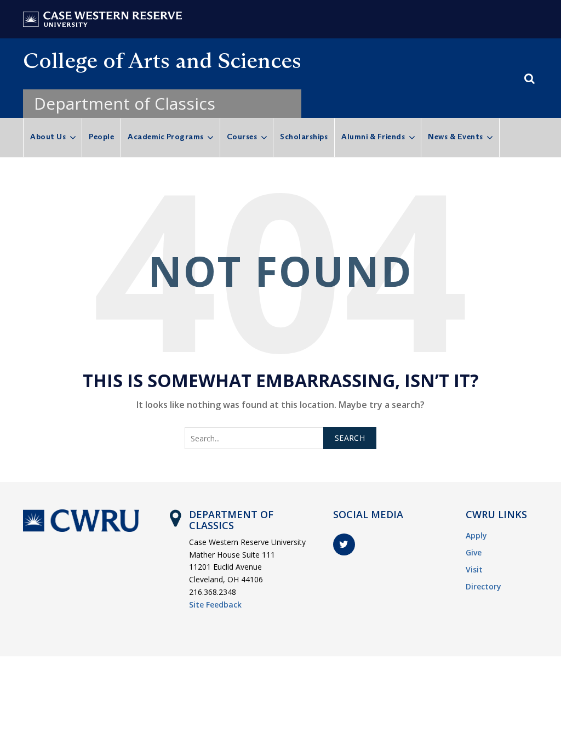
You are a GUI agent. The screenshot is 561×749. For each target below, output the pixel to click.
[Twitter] (344, 544)
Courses (242, 136)
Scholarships (304, 136)
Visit (474, 569)
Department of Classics (124, 103)
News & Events (455, 136)
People (101, 136)
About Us (48, 136)
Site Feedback (215, 604)
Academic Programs (166, 136)
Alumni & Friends (373, 136)
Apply (476, 535)
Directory (483, 586)
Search (350, 438)
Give (474, 552)
